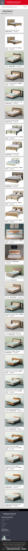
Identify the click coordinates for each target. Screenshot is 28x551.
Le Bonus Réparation (6, 535)
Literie (3, 527)
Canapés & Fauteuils (6, 519)
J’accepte (23, 549)
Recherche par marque (6, 532)
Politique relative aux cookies (13, 549)
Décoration (4, 528)
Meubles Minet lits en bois (12, 6)
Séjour (3, 522)
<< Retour (25, 6)
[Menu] (2, 2)
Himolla (3, 520)
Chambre (3, 6)
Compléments (4, 523)
